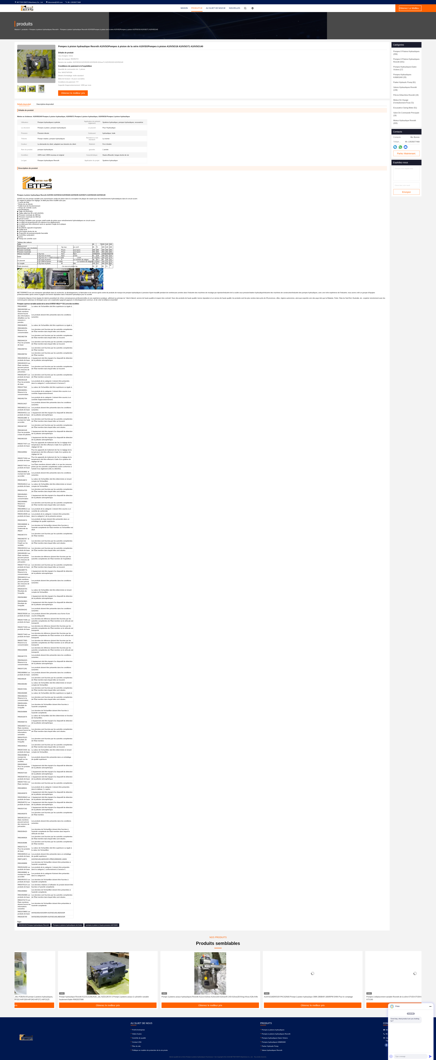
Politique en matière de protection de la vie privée (150, 1050)
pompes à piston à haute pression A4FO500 (102, 925)
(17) (404, 68)
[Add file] (391, 1056)
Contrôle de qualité (139, 1038)
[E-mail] (405, 147)
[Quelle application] (400, 147)
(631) (406, 60)
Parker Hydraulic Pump (270, 1046)
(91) (404, 82)
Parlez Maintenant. (406, 153)
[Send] (430, 1056)
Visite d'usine (137, 1034)
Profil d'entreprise (138, 1030)
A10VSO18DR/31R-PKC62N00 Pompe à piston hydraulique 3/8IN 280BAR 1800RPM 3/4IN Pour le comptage (162, 997)
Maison (184, 8)
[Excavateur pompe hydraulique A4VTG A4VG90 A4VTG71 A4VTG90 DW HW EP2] (371, 973)
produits (24, 29)
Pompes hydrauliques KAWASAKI (274, 1042)
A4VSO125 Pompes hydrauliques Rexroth (34, 925)
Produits (196, 8)
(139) (405, 88)
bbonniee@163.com (55, 2)
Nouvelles (234, 8)
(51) (405, 108)
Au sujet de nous (215, 8)
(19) (406, 95)
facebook (386, 1045)
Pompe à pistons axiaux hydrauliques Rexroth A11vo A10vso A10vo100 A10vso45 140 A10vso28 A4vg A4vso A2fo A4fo (64, 997)
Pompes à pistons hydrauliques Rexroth (43, 29)
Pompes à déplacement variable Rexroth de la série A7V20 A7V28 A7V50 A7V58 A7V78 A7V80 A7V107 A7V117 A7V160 (265, 998)
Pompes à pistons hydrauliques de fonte (67, 925)
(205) (404, 122)
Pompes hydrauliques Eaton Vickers (275, 1038)
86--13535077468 (74, 2)
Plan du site (136, 1046)
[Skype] (395, 147)
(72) (403, 101)
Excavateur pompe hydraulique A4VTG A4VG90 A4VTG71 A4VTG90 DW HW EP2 (356, 997)
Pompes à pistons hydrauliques (273, 1030)
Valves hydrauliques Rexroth (272, 1050)
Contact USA (136, 1042)
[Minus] (430, 1006)
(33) (402, 76)
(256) (406, 52)
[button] (19, 978)
